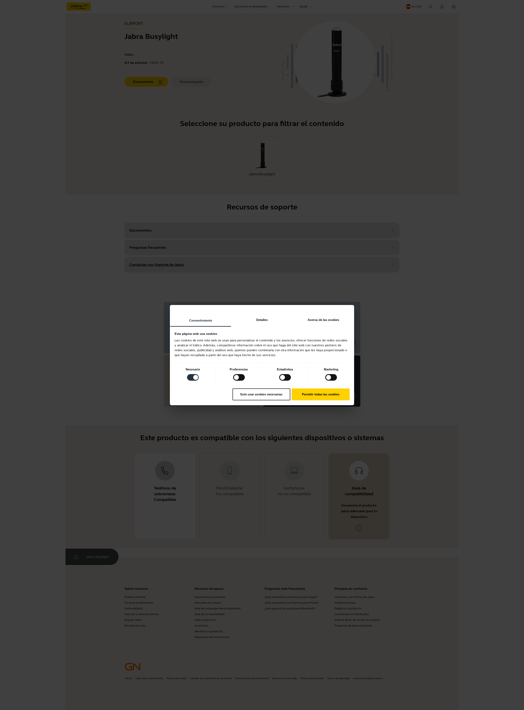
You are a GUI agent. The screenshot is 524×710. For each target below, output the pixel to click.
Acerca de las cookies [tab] (323, 319)
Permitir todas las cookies (321, 394)
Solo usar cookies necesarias (261, 394)
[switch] (239, 377)
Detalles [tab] (262, 319)
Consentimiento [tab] (200, 320)
